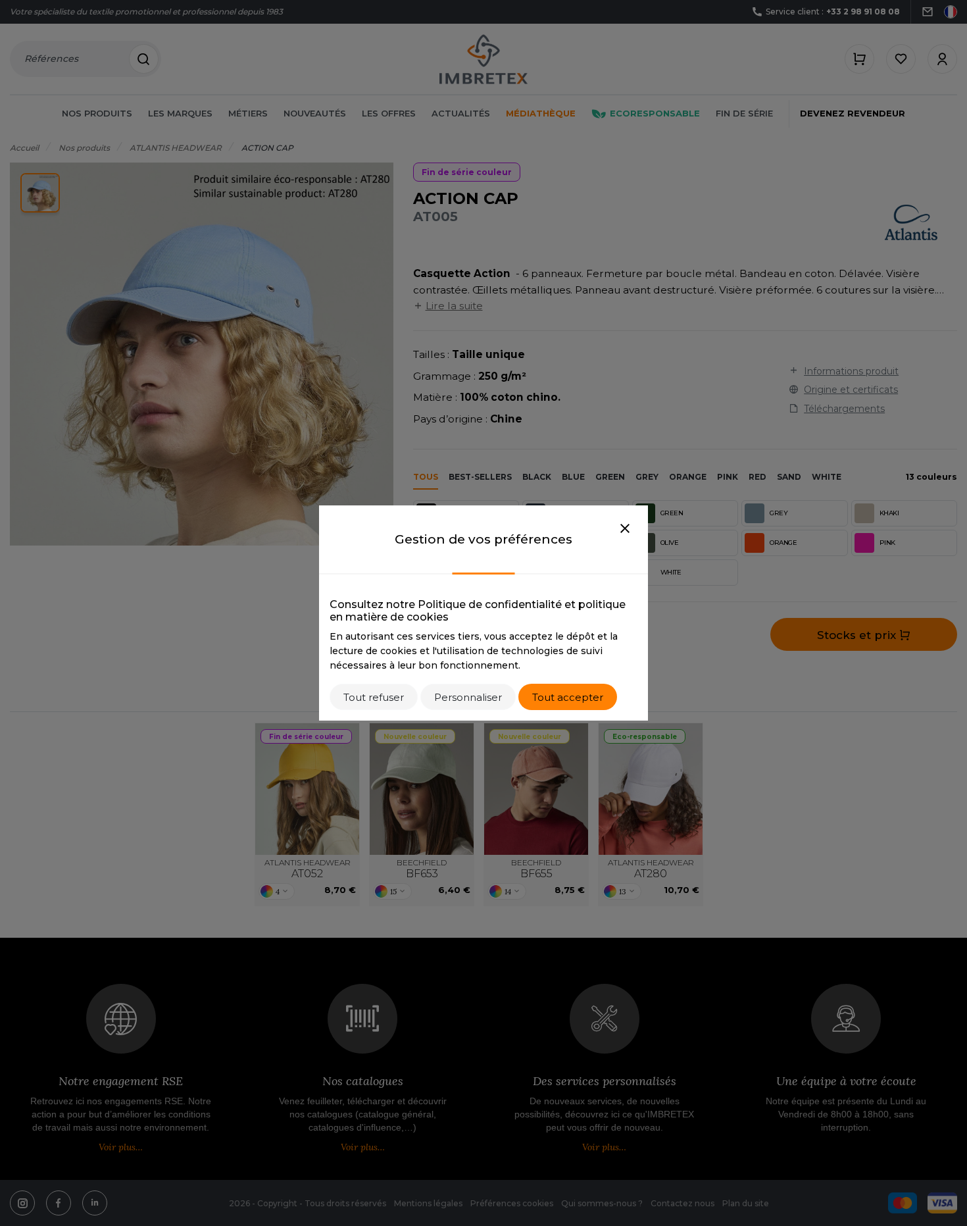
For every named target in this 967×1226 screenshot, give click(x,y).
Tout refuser (373, 697)
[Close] (625, 529)
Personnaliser (468, 697)
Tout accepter (567, 697)
